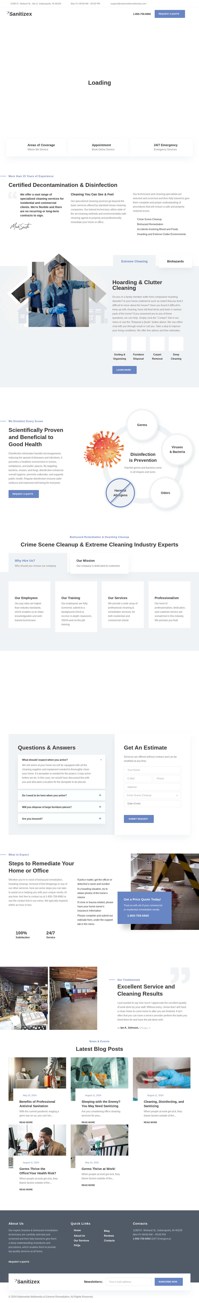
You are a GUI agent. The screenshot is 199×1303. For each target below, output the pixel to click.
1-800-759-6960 (141, 14)
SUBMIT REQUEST (138, 819)
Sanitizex (20, 14)
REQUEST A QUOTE (169, 14)
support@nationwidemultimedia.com (128, 3)
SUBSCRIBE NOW (168, 1281)
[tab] (134, 261)
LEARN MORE (123, 370)
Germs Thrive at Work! (98, 1169)
